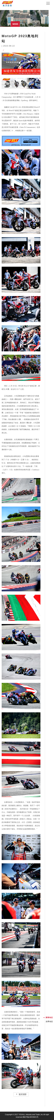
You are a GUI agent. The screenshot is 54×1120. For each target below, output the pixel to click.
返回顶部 (22, 1094)
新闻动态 (49, 1017)
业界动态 (49, 1021)
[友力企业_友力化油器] (7, 2)
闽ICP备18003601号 (30, 1117)
